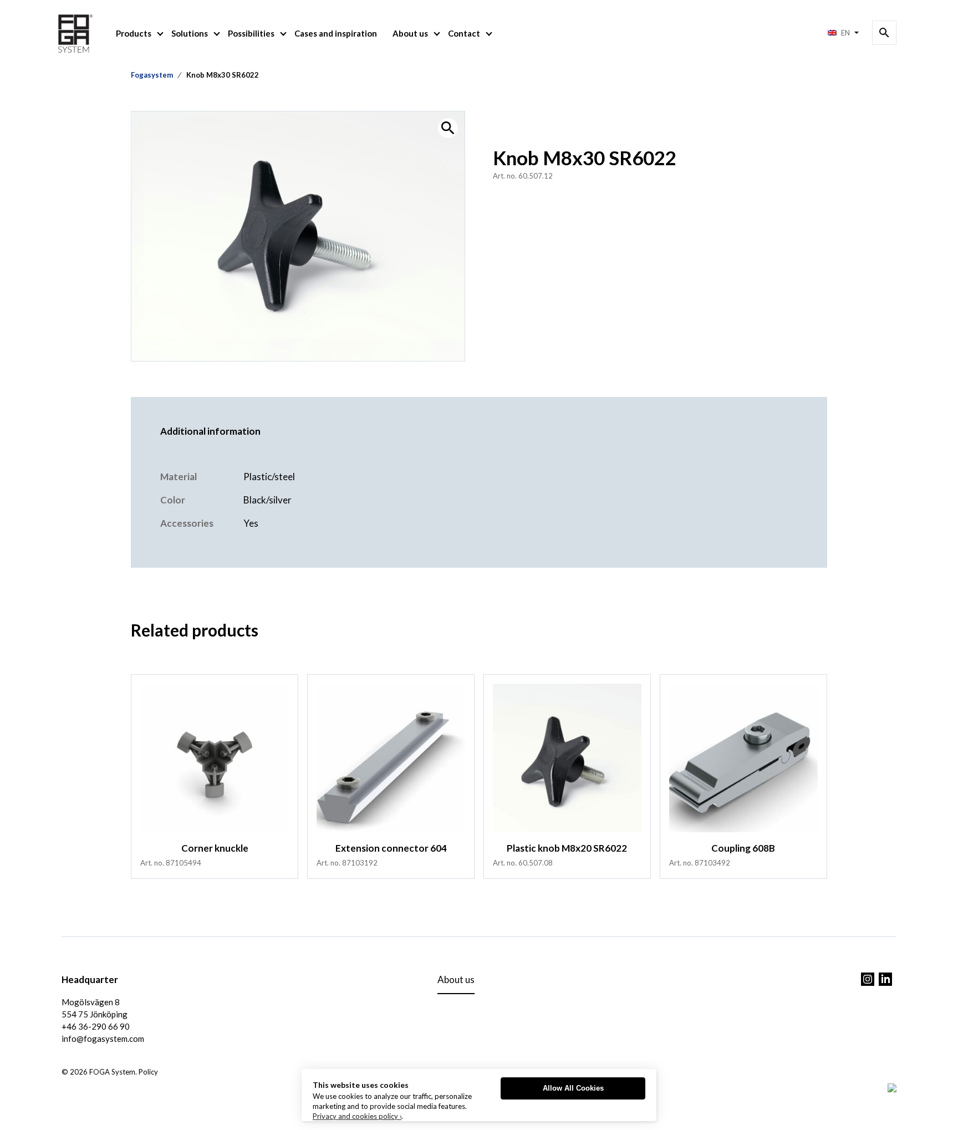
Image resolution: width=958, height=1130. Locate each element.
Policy (148, 1071)
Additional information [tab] (210, 431)
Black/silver (267, 500)
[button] (448, 128)
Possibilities (251, 33)
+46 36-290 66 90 (96, 1026)
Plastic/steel (269, 476)
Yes (250, 523)
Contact (464, 33)
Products (133, 33)
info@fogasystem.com (103, 1039)
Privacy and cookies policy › (357, 1116)
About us (410, 33)
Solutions (189, 33)
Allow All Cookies (573, 1088)
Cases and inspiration (335, 33)
